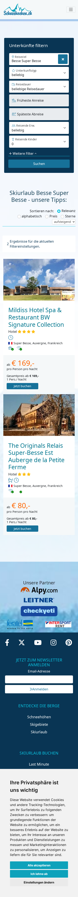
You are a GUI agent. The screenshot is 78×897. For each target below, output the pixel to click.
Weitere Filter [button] (23, 153)
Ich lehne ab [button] (39, 874)
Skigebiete (39, 724)
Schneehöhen (39, 716)
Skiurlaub (39, 731)
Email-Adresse (39, 671)
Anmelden (40, 689)
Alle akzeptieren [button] (39, 865)
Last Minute (39, 764)
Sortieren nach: (42, 211)
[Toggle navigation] (71, 9)
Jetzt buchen (22, 386)
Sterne (70, 216)
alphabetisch (32, 216)
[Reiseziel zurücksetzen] (63, 59)
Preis (53, 216)
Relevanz (69, 210)
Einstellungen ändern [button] (39, 882)
